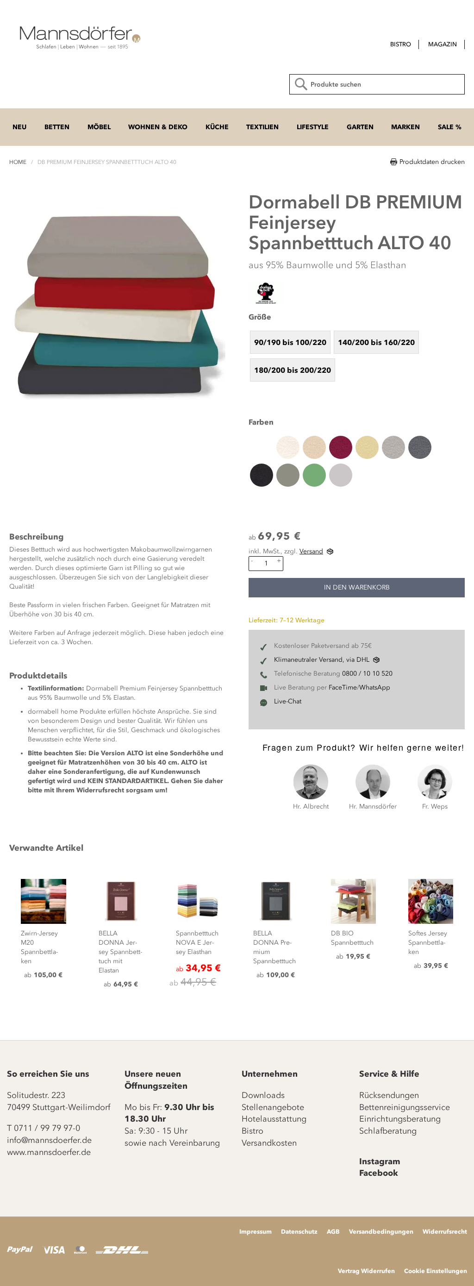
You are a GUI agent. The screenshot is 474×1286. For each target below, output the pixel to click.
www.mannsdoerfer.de (49, 1152)
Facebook (378, 1173)
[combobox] (377, 84)
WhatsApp (374, 687)
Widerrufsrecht (445, 1231)
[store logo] (78, 37)
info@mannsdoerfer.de (49, 1140)
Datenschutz (299, 1231)
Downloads (263, 1095)
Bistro (252, 1131)
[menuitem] (401, 44)
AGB (333, 1231)
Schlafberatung (388, 1131)
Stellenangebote (273, 1107)
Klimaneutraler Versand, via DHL (321, 660)
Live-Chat (287, 701)
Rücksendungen (389, 1095)
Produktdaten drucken (432, 162)
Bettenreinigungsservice (404, 1107)
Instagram (379, 1161)
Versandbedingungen (381, 1231)
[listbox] (357, 355)
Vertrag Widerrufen (366, 1270)
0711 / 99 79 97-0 (47, 1128)
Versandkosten (269, 1143)
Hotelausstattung (274, 1119)
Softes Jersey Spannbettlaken (427, 942)
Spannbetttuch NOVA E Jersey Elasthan (197, 942)
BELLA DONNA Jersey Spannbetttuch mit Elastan (120, 951)
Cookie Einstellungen (435, 1270)
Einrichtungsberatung (400, 1119)
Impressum (255, 1231)
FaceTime (343, 687)
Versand (311, 551)
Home (17, 162)
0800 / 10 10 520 (367, 674)
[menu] (373, 45)
